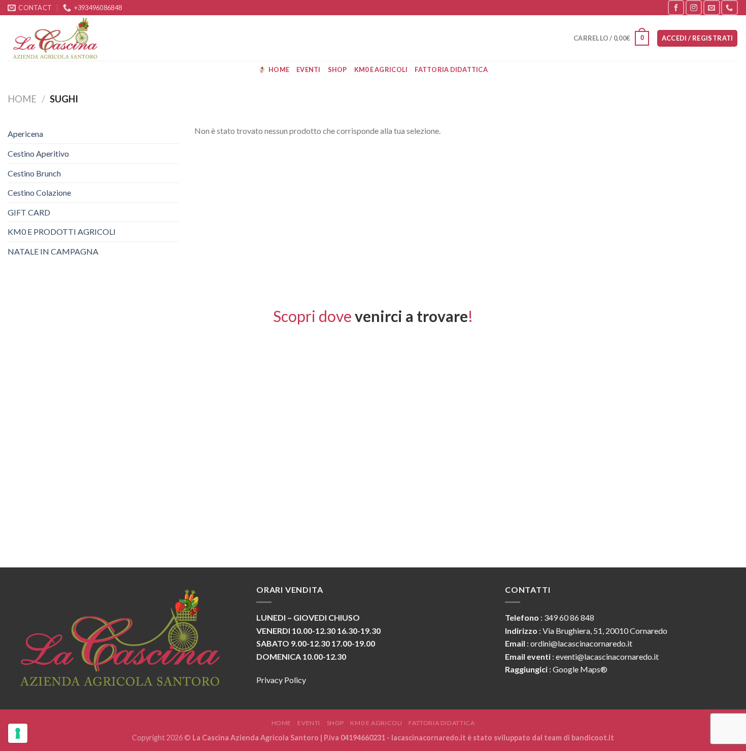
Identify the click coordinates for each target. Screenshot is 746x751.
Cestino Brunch (34, 173)
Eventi (308, 69)
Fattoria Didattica (451, 69)
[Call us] (729, 7)
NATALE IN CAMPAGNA (53, 251)
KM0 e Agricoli (381, 69)
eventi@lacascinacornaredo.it (607, 656)
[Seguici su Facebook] (676, 7)
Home (278, 69)
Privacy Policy (281, 680)
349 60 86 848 (569, 617)
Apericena (25, 133)
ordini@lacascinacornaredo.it (581, 643)
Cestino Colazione (39, 192)
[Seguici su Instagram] (694, 7)
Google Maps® (580, 669)
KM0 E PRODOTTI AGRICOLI (62, 231)
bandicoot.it (592, 737)
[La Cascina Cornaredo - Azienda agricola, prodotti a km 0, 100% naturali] (58, 38)
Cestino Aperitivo (38, 153)
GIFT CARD (29, 212)
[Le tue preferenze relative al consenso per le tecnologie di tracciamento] (17, 733)
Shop (337, 69)
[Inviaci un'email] (711, 7)
